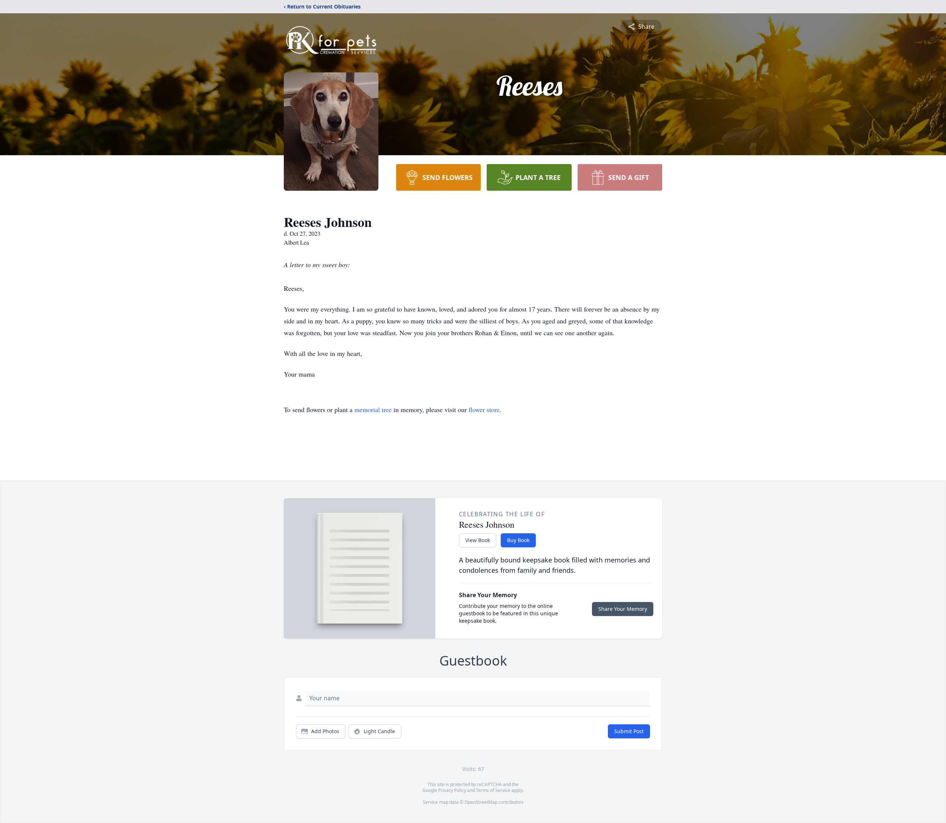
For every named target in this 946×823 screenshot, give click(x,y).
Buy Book (518, 540)
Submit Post (629, 731)
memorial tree (373, 409)
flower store (484, 409)
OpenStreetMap (481, 802)
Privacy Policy (452, 790)
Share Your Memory (622, 608)
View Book (477, 540)
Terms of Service (493, 790)
